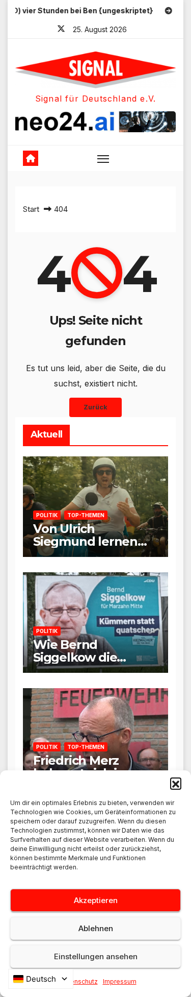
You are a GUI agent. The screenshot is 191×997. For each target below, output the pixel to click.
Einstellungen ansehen (96, 956)
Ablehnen (95, 928)
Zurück (95, 407)
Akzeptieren (96, 900)
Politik (47, 515)
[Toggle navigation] (103, 158)
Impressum (120, 981)
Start (31, 209)
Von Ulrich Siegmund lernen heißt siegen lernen (91, 541)
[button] (176, 783)
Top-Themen (85, 515)
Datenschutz (79, 981)
